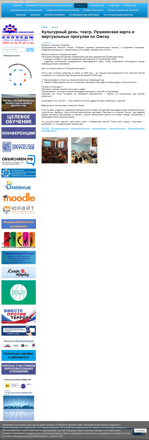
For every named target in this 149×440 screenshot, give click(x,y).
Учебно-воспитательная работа (63, 10)
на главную (5, 1)
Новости (80, 6)
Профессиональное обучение (123, 10)
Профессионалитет (93, 10)
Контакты (35, 15)
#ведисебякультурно (80, 128)
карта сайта (30, 1)
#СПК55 (45, 128)
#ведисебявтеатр (117, 128)
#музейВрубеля (49, 131)
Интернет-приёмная (54, 15)
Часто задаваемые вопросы (118, 15)
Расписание (130, 6)
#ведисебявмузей (136, 128)
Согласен (140, 431)
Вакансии (21, 15)
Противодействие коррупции (84, 15)
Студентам (114, 6)
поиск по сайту (17, 1)
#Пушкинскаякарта (60, 128)
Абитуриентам (97, 6)
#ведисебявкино (100, 128)
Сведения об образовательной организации (49, 6)
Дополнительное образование (26, 10)
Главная (17, 6)
